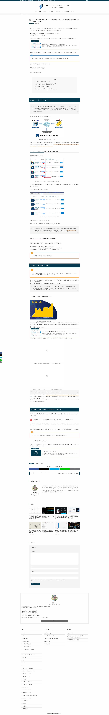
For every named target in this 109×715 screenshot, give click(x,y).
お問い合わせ (48, 633)
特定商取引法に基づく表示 (73, 639)
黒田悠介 (35, 492)
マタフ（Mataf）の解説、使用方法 (30, 695)
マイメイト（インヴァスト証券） (42, 86)
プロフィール (54, 620)
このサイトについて (49, 635)
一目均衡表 (25, 700)
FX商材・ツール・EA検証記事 (51, 638)
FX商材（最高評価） (27, 643)
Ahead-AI (37, 463)
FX (23, 635)
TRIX (24, 665)
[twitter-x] (85, 0)
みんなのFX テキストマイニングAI (42, 81)
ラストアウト (48, 643)
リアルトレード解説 (27, 698)
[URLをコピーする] (75, 469)
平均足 (24, 703)
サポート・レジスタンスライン (29, 670)
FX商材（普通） (26, 641)
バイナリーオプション (27, 681)
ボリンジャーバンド (27, 692)
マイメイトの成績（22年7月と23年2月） (45, 88)
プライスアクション (27, 689)
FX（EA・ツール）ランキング (29, 654)
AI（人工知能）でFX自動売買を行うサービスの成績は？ (53, 44)
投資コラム (31, 23)
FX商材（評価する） (27, 646)
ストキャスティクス (27, 673)
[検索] (88, 0)
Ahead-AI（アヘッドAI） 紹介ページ (50, 451)
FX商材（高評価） (26, 652)
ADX (24, 633)
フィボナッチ (25, 687)
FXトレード (25, 638)
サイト (32, 575)
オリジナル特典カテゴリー (28, 668)
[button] (34, 469)
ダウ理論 (25, 679)
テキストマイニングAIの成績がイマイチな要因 (46, 84)
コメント (33, 551)
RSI (23, 662)
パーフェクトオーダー (27, 684)
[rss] (86, 0)
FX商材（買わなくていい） (28, 649)
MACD (24, 657)
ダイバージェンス (26, 676)
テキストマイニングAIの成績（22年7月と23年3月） (47, 83)
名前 (32, 566)
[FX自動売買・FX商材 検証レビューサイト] (54, 6)
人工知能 (41, 463)
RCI (24, 660)
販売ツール (47, 641)
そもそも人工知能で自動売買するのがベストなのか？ (46, 89)
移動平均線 (25, 708)
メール (32, 571)
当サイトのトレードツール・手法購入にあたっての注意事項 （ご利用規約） (77, 636)
